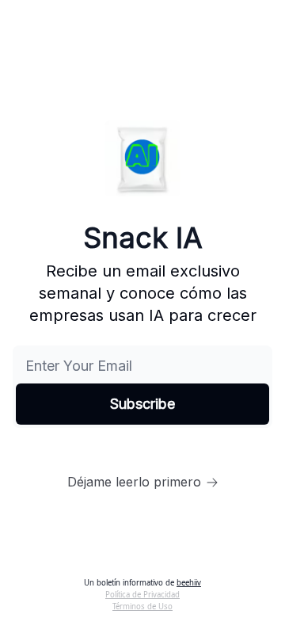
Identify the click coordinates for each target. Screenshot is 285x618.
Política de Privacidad (142, 594)
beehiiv (189, 583)
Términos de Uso (142, 606)
